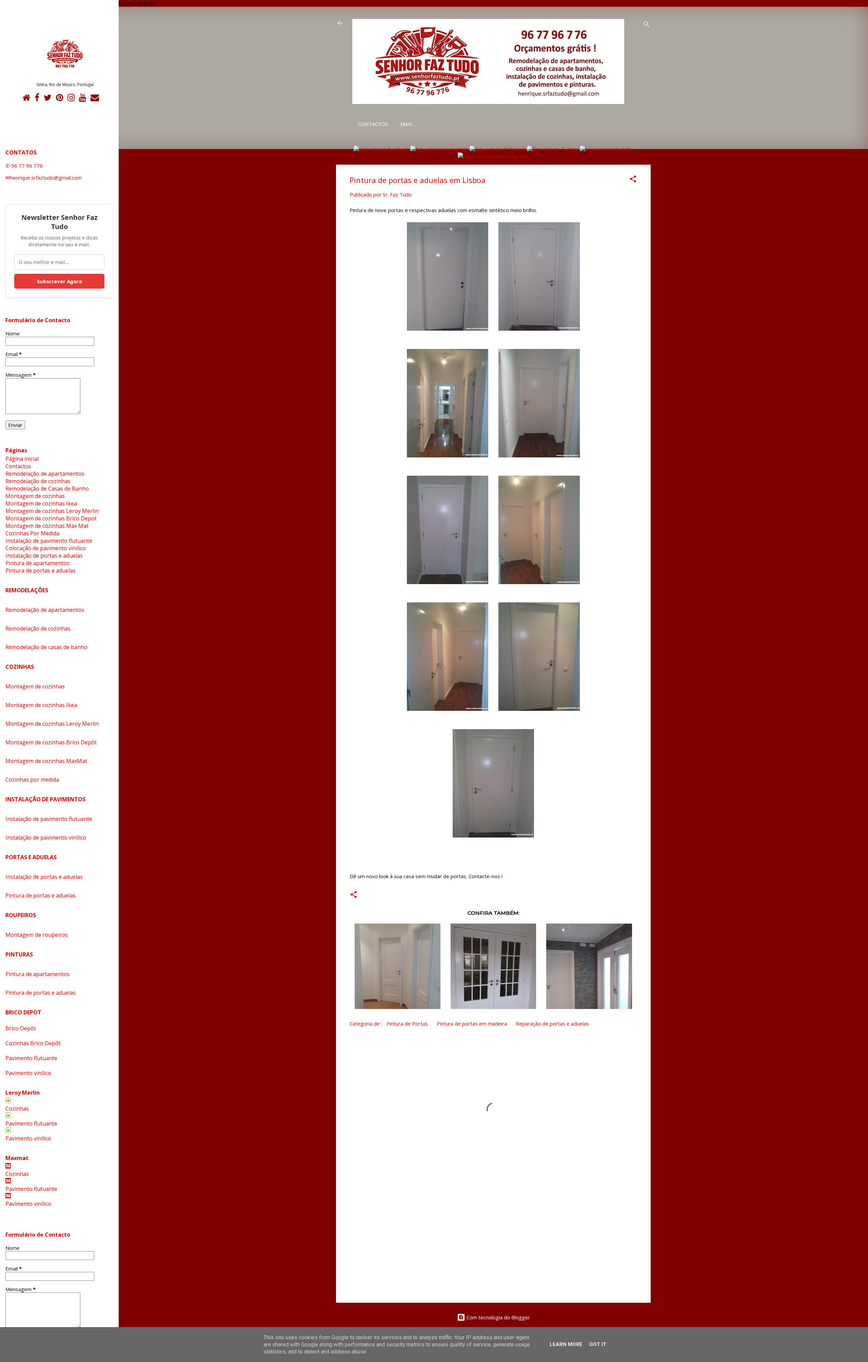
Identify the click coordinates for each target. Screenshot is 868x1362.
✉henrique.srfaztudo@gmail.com (43, 177)
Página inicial (22, 458)
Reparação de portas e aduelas (552, 1023)
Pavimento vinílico (28, 1073)
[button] (633, 180)
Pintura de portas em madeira (472, 1023)
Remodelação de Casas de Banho (47, 488)
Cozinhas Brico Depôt (33, 1043)
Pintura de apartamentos (37, 563)
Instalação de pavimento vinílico (45, 837)
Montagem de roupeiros (36, 934)
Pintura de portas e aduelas (40, 570)
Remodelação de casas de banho (46, 647)
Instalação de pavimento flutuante (48, 540)
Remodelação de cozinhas (38, 481)
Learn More (566, 1344)
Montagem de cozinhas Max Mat (46, 526)
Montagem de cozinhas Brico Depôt (51, 742)
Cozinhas (17, 1108)
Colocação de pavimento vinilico (45, 548)
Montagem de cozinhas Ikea (41, 503)
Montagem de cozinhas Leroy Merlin (52, 511)
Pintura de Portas (407, 1023)
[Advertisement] (493, 1239)
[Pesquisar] (647, 25)
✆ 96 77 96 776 (24, 165)
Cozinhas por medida (32, 779)
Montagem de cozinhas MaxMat (46, 761)
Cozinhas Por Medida (32, 533)
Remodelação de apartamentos (44, 473)
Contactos (373, 124)
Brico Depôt (20, 1028)
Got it (597, 1344)
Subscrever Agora (59, 281)
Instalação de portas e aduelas (44, 555)
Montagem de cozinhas (35, 496)
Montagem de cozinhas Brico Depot (51, 518)
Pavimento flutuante (31, 1058)
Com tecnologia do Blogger (497, 1317)
